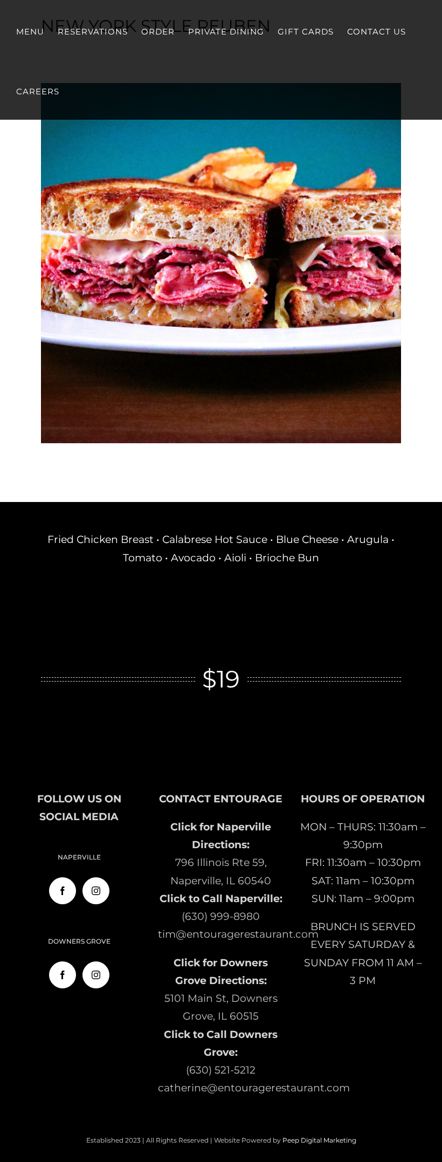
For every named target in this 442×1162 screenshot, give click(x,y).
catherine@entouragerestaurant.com (254, 1088)
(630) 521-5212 (220, 1070)
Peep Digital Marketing (319, 1140)
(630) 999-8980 (221, 916)
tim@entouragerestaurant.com (238, 934)
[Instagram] (95, 890)
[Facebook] (62, 890)
